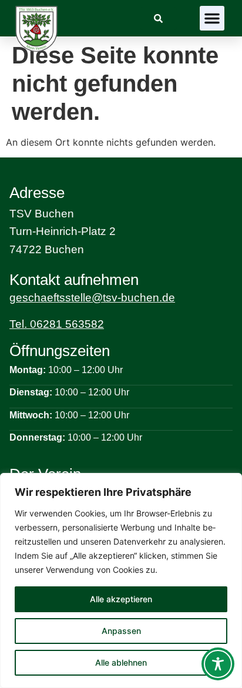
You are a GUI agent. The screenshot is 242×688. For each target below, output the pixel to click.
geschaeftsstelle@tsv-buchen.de (92, 297)
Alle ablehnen (121, 662)
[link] (158, 18)
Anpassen (121, 631)
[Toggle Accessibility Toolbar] (218, 664)
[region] (121, 580)
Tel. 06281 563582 (56, 324)
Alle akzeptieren (121, 599)
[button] (212, 18)
